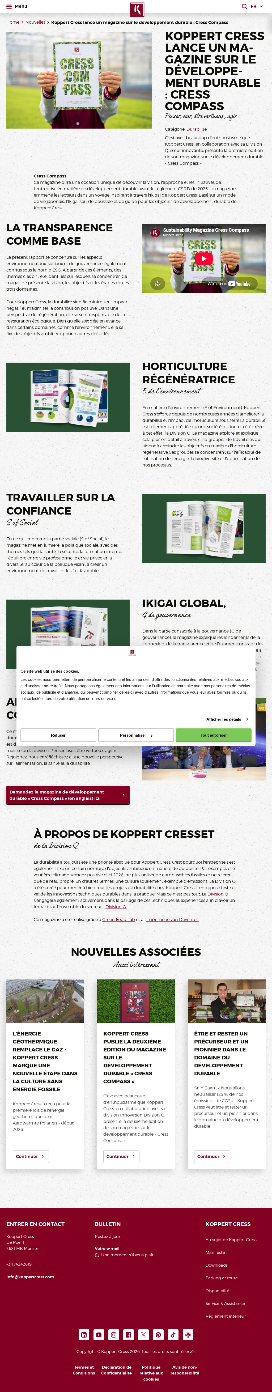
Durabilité (196, 129)
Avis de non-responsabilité (185, 1370)
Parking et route (222, 1278)
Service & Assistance (225, 1303)
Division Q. (116, 906)
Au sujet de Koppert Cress (231, 1239)
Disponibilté (217, 1290)
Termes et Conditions (84, 1370)
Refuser (58, 735)
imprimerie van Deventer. (172, 919)
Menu (21, 6)
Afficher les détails (223, 719)
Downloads (217, 1265)
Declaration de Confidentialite (116, 1370)
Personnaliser (133, 735)
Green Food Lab (118, 919)
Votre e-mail (107, 1249)
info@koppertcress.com (30, 1277)
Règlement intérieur (226, 1316)
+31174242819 (19, 1264)
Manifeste (215, 1252)
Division (215, 894)
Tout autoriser (214, 735)
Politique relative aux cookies (151, 1373)
